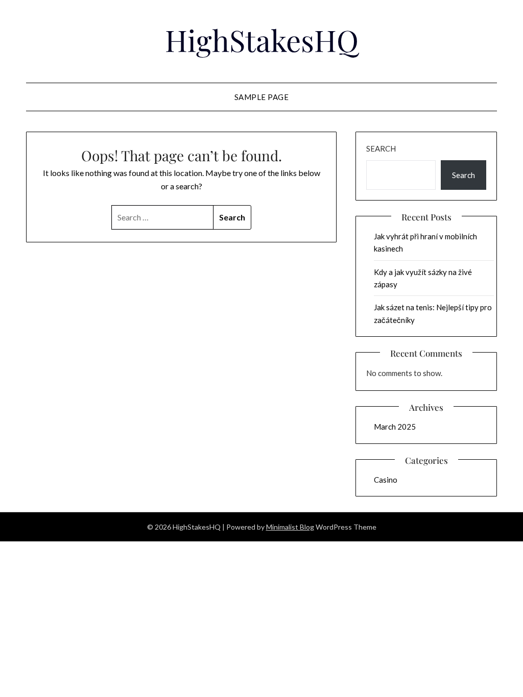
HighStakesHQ (262, 40)
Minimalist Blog (290, 526)
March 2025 (395, 426)
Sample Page (261, 97)
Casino (385, 479)
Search (381, 148)
